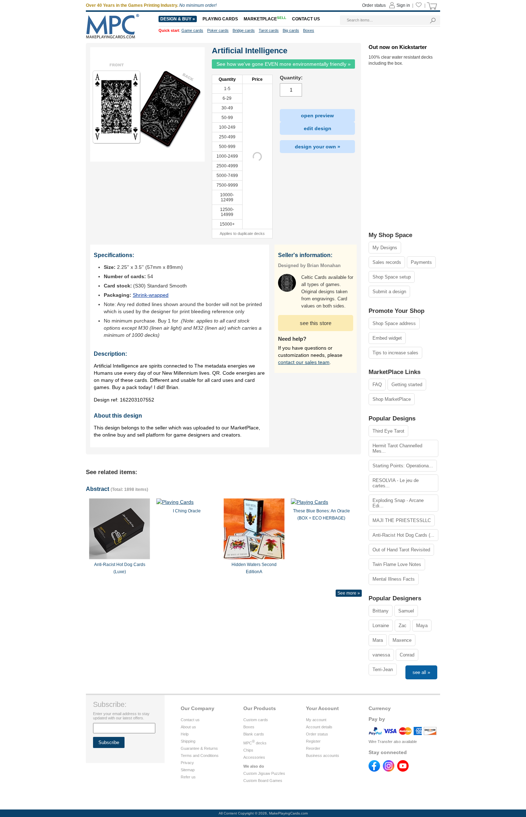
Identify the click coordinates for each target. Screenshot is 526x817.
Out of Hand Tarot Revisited (401, 549)
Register (313, 741)
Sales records (386, 262)
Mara (377, 640)
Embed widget (387, 338)
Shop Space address (394, 323)
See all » (421, 672)
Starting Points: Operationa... (402, 465)
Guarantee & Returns (199, 748)
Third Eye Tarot (388, 431)
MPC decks (255, 743)
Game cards (192, 30)
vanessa (381, 655)
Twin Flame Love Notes (396, 564)
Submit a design (389, 291)
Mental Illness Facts (393, 579)
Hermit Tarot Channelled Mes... (397, 448)
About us (188, 727)
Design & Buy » (177, 18)
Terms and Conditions (200, 755)
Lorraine (380, 625)
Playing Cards (220, 18)
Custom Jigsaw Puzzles (264, 773)
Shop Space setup (391, 277)
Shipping (188, 741)
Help (185, 734)
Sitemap (188, 770)
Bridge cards (244, 30)
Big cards (291, 30)
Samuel (406, 611)
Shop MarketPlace (391, 399)
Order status (317, 734)
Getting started (406, 384)
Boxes (248, 727)
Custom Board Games (262, 780)
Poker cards (218, 30)
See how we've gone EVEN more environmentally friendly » (283, 64)
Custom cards (255, 720)
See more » (348, 593)
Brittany (380, 611)
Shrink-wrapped (151, 295)
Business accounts (322, 755)
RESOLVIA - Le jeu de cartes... (395, 483)
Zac (402, 625)
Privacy (187, 763)
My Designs (384, 247)
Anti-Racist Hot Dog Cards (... (403, 535)
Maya (422, 625)
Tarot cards (269, 30)
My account (316, 720)
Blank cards (253, 734)
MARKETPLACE (265, 18)
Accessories (254, 757)
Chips (248, 750)
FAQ (377, 384)
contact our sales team (304, 362)
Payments (421, 262)
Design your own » (317, 146)
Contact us (190, 720)
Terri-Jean (382, 669)
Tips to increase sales (395, 352)
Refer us (188, 777)
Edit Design (317, 128)
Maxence (402, 640)
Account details (319, 727)
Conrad (407, 655)
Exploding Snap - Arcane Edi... (398, 503)
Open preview (317, 115)
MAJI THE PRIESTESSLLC (401, 520)
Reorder (313, 748)
